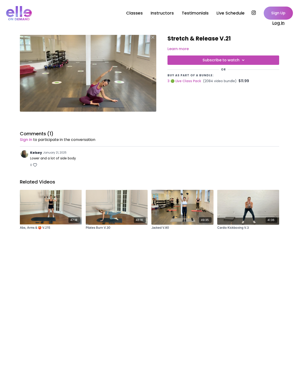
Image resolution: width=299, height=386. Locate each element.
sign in (26, 139)
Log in (278, 23)
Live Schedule (231, 13)
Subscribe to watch (221, 60)
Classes (134, 13)
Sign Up (278, 13)
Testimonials (195, 13)
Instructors (162, 13)
